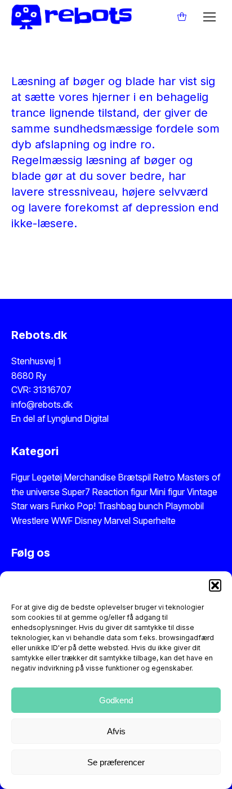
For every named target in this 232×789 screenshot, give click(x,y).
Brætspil (135, 477)
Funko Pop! (74, 506)
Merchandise (90, 477)
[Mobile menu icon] (209, 17)
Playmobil (185, 506)
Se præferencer (116, 762)
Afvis (116, 731)
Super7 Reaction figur (105, 491)
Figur (20, 477)
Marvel (116, 520)
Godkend (116, 700)
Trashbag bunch (132, 506)
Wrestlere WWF (42, 520)
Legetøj (47, 477)
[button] (215, 585)
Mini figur (168, 491)
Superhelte (153, 520)
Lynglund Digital (78, 418)
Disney (88, 520)
